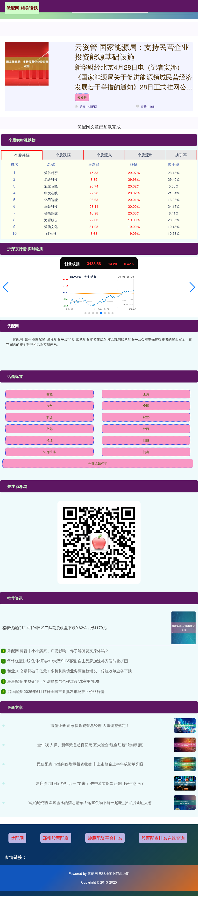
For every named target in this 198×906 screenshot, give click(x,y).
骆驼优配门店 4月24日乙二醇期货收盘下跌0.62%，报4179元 (54, 627)
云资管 (82, 97)
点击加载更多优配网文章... (99, 126)
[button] (5, 287)
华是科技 (51, 206)
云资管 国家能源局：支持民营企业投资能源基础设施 (132, 51)
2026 (146, 417)
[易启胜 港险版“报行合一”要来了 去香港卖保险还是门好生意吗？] (185, 783)
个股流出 (145, 154)
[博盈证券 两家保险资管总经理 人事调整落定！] (185, 725)
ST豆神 (51, 233)
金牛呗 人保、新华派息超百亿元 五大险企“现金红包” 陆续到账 (90, 744)
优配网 (17, 838)
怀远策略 (49, 452)
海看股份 (51, 219)
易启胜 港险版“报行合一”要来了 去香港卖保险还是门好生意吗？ (90, 783)
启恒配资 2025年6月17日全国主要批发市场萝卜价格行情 (56, 691)
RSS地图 (105, 873)
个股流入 (104, 154)
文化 (49, 428)
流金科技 (51, 179)
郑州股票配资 (56, 838)
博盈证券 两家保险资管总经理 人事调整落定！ (90, 725)
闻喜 (146, 452)
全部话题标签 (97, 463)
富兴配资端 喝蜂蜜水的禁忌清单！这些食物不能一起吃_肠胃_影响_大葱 (90, 802)
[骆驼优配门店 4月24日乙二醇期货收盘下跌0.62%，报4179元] (183, 627)
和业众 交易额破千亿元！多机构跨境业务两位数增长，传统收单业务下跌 (69, 671)
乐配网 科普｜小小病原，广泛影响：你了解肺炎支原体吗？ (58, 650)
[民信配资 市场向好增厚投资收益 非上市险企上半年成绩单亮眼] (185, 764)
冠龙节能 (51, 186)
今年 (49, 405)
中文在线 (51, 192)
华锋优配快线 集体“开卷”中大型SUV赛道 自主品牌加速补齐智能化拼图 (67, 661)
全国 (146, 405)
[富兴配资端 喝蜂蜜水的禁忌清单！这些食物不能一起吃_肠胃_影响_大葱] (185, 802)
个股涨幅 (22, 155)
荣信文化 (51, 226)
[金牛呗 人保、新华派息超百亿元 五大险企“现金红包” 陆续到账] (185, 745)
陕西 (146, 428)
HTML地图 (121, 873)
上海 (146, 394)
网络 (146, 440)
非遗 (49, 417)
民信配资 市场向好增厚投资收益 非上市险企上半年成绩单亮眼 (90, 764)
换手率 (181, 154)
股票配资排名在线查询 (163, 838)
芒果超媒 (51, 213)
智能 (49, 394)
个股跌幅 (63, 154)
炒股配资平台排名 (105, 838)
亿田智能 (51, 199)
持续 (49, 440)
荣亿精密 (51, 172)
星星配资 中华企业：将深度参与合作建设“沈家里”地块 (53, 681)
